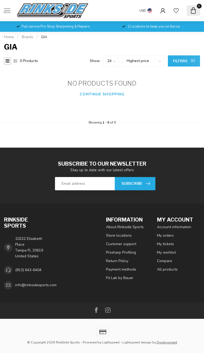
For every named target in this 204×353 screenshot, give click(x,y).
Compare (164, 260)
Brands (27, 37)
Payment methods (121, 269)
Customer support (121, 243)
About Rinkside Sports (125, 227)
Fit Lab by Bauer (119, 277)
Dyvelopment (167, 342)
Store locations (119, 235)
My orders (165, 235)
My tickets (165, 243)
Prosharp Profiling (121, 252)
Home (9, 37)
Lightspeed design (136, 342)
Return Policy (117, 260)
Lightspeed (111, 342)
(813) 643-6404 (28, 269)
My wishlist (166, 252)
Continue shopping (102, 94)
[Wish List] (176, 10)
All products (167, 269)
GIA (44, 37)
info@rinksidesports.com (36, 285)
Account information (174, 227)
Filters (180, 61)
